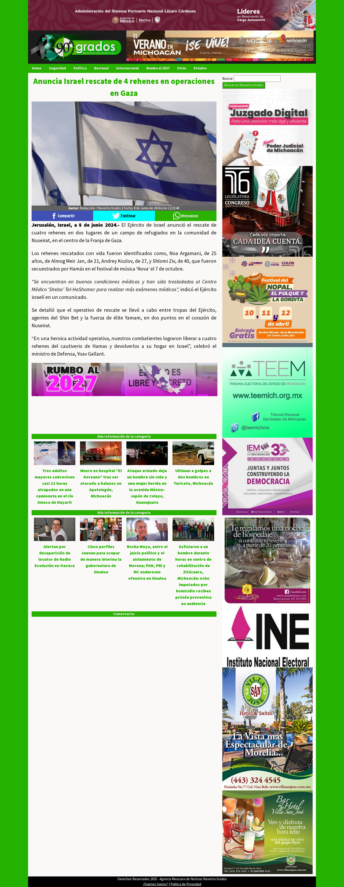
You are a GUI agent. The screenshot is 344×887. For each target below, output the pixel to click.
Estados (200, 68)
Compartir (66, 215)
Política (80, 68)
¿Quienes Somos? (155, 884)
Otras (181, 68)
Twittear (127, 215)
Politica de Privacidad (185, 884)
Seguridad (57, 68)
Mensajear (189, 215)
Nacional (101, 68)
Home (36, 68)
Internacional (127, 68)
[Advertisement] (124, 429)
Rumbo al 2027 (158, 68)
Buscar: (227, 78)
